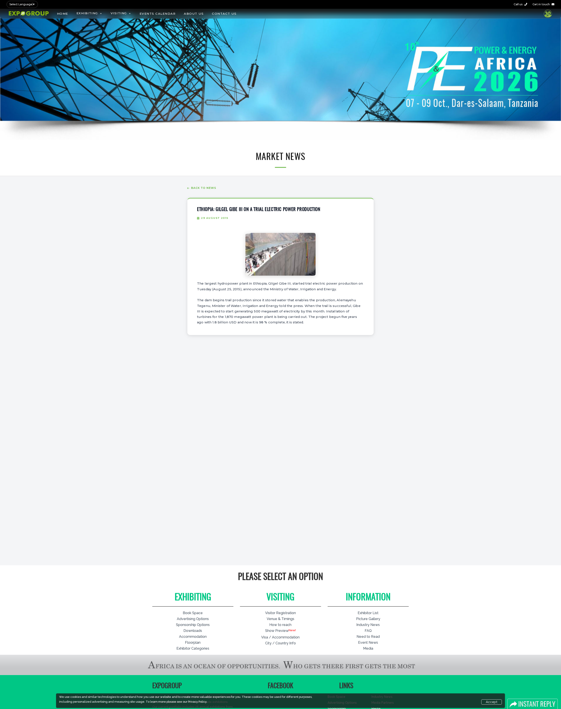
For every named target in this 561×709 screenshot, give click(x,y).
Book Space (193, 613)
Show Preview (277, 631)
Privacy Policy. (197, 701)
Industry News (368, 625)
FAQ (368, 631)
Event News (368, 642)
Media (368, 648)
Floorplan (193, 642)
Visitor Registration (280, 613)
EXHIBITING (87, 13)
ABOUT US (194, 13)
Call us (518, 4)
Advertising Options (193, 619)
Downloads (192, 631)
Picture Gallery (368, 619)
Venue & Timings (280, 619)
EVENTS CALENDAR (158, 13)
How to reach (280, 625)
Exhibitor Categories (192, 648)
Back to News (203, 188)
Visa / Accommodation (280, 637)
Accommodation (193, 637)
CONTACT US (224, 13)
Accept (491, 702)
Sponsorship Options (193, 625)
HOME (62, 13)
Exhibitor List (368, 613)
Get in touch (541, 4)
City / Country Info (280, 643)
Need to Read (368, 637)
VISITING (119, 13)
